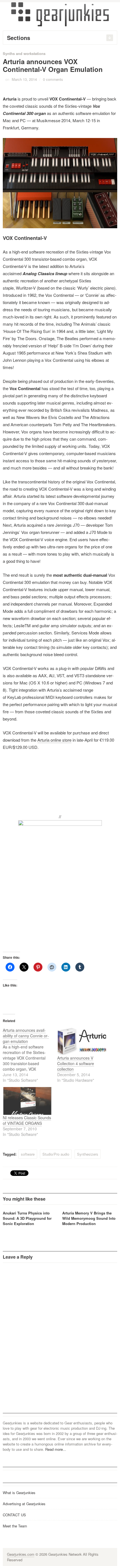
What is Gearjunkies (19, 1492)
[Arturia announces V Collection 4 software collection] (81, 1041)
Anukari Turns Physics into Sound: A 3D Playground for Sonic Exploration (27, 1218)
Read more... (55, 1449)
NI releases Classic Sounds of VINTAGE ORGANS (27, 1120)
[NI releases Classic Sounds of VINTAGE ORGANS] (27, 1101)
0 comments (53, 79)
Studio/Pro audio (55, 1154)
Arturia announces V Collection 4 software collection (75, 1063)
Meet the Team (15, 1526)
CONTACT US (14, 1514)
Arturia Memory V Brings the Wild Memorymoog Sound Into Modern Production (89, 1218)
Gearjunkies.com (20, 1554)
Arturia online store (54, 740)
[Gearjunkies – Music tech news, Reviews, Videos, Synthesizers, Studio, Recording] (60, 14)
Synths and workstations (24, 53)
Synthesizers (87, 1154)
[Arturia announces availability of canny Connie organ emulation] (30, 1055)
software (28, 1154)
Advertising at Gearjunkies (24, 1503)
